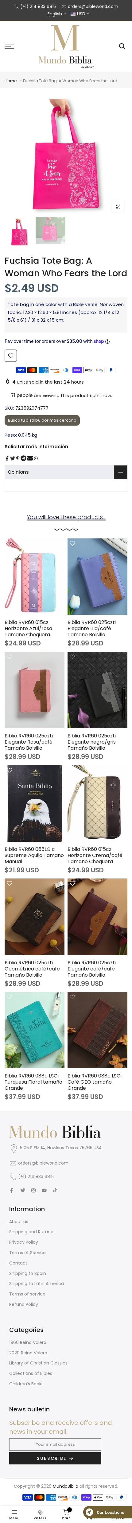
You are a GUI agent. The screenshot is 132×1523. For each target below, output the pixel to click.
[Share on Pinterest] (18, 458)
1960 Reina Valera (27, 1342)
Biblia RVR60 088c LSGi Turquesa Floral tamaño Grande (33, 1082)
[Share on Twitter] (12, 458)
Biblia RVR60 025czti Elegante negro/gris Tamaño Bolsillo (92, 742)
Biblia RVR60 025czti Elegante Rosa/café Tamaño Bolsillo (29, 742)
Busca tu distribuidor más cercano (42, 420)
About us (18, 1222)
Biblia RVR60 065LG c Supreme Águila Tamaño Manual (34, 855)
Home (11, 81)
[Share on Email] (30, 458)
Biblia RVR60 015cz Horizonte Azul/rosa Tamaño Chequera (28, 628)
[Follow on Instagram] (33, 1190)
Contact (18, 1263)
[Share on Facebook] (7, 458)
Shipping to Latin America (36, 1283)
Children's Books (26, 1384)
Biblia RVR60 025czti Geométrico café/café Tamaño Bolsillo (32, 968)
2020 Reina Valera (28, 1353)
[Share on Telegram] (23, 458)
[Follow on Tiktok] (55, 1190)
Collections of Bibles (30, 1373)
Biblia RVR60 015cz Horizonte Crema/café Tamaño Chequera (95, 855)
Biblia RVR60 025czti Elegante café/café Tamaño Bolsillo (92, 968)
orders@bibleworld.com (93, 6)
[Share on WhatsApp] (35, 458)
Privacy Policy (23, 1242)
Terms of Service (27, 1252)
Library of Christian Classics (38, 1363)
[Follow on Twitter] (22, 1190)
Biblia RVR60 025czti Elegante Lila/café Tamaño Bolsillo (92, 628)
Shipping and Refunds (32, 1232)
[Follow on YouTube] (44, 1190)
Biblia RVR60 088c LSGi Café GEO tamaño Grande (95, 1082)
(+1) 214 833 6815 (38, 6)
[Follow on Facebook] (11, 1190)
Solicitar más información (36, 446)
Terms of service (27, 1294)
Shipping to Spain (27, 1273)
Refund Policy (23, 1304)
